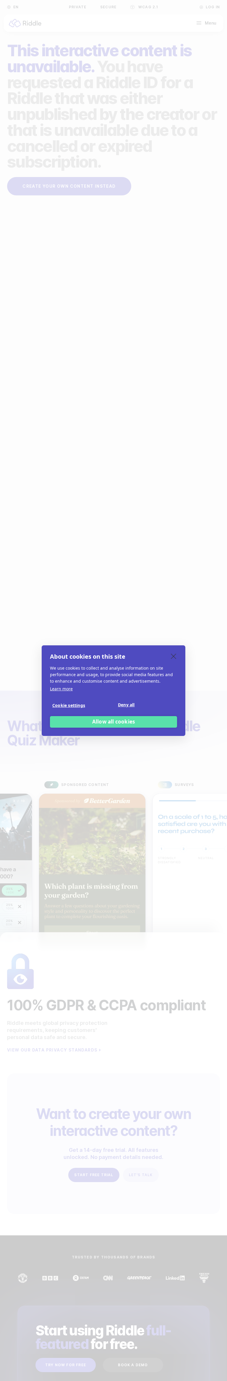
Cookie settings (68, 705)
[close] (173, 656)
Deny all (126, 705)
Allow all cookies (113, 721)
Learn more (61, 689)
